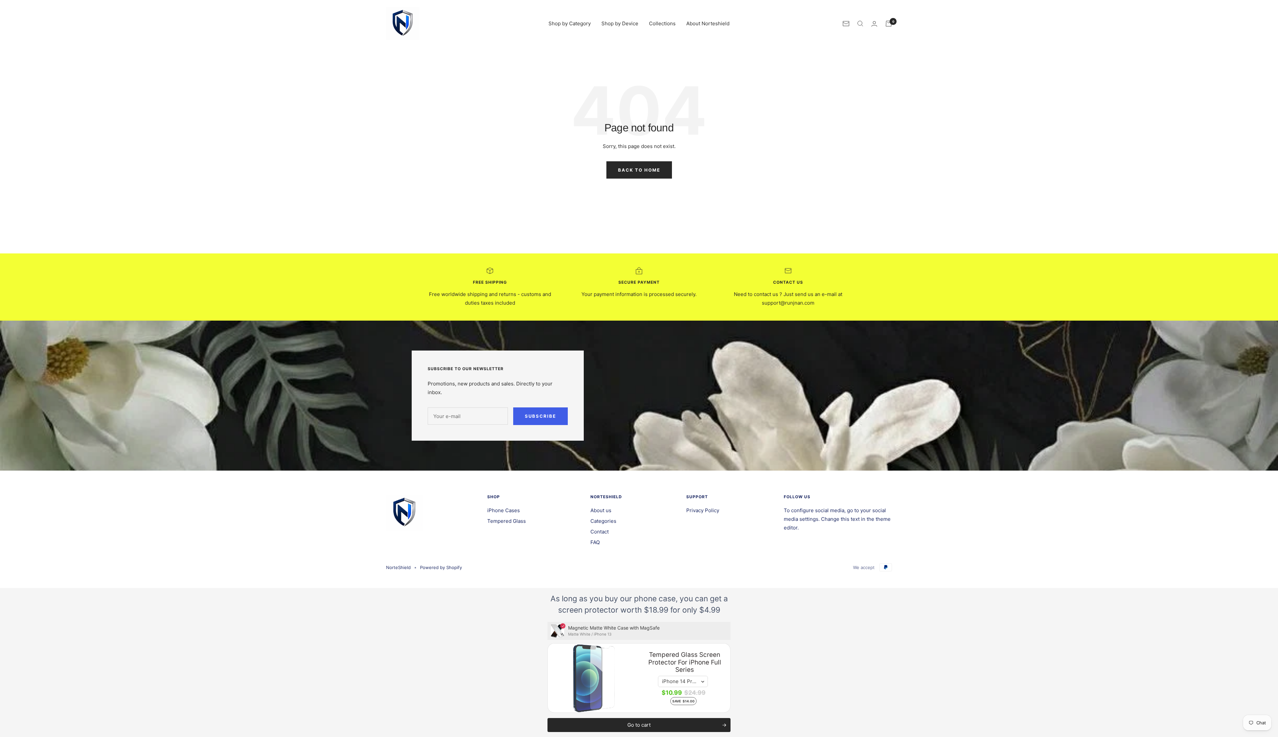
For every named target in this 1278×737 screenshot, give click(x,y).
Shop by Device (619, 23)
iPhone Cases (503, 510)
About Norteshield (708, 23)
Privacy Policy (702, 510)
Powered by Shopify (441, 567)
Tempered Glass (506, 521)
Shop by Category (569, 23)
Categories (603, 521)
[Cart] (888, 24)
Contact (599, 531)
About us (600, 510)
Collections (662, 23)
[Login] (874, 24)
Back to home (639, 170)
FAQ (595, 542)
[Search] (860, 24)
